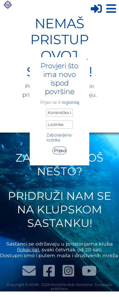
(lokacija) (28, 249)
